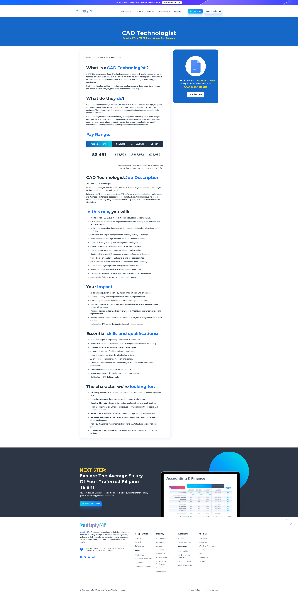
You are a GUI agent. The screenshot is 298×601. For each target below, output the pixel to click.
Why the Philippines (207, 546)
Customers (151, 11)
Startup (138, 538)
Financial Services (163, 554)
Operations (139, 563)
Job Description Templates (184, 556)
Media (201, 550)
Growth (138, 542)
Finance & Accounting (144, 559)
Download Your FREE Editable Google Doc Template (149, 38)
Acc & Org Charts (185, 565)
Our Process (204, 538)
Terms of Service (211, 590)
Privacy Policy (194, 590)
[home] (84, 11)
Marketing (139, 555)
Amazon (159, 546)
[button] (126, 11)
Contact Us (203, 558)
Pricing (181, 538)
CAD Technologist (113, 57)
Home (88, 57)
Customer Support (143, 567)
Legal (158, 568)
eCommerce (161, 542)
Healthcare (161, 572)
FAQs (201, 554)
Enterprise (139, 546)
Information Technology (161, 562)
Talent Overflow (184, 542)
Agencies (160, 550)
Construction (161, 558)
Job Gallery (98, 57)
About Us (203, 542)
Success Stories (184, 561)
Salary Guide (183, 551)
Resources (163, 11)
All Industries (162, 538)
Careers (202, 561)
